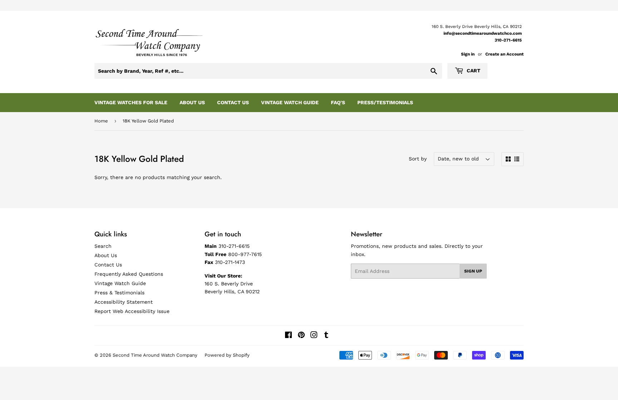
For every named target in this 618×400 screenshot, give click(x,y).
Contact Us (233, 102)
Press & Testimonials (119, 292)
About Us (192, 102)
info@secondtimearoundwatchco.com (482, 33)
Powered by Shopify (227, 355)
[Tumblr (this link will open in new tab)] (326, 336)
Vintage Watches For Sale (130, 102)
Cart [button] (472, 70)
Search (103, 246)
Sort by (418, 159)
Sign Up (473, 271)
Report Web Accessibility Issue (132, 311)
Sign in (468, 54)
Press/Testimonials (385, 102)
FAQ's (338, 102)
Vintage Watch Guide (290, 102)
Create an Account (504, 54)
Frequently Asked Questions (128, 274)
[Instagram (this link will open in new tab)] (314, 336)
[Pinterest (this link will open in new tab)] (301, 336)
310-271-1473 (230, 262)
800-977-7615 (245, 254)
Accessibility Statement (123, 302)
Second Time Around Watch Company (155, 355)
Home (101, 121)
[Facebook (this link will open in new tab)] (288, 336)
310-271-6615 (508, 40)
